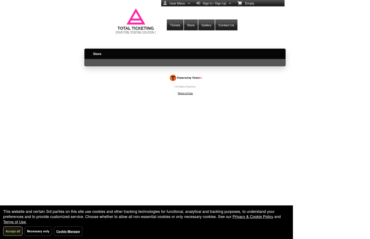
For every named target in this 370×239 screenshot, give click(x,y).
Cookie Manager (68, 231)
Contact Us (226, 25)
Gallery (206, 25)
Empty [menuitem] (248, 3)
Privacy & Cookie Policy (253, 216)
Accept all (13, 231)
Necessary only (38, 231)
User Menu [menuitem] (176, 3)
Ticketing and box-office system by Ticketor (185, 78)
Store (191, 25)
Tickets (175, 25)
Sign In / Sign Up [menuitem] (213, 3)
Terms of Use (185, 93)
